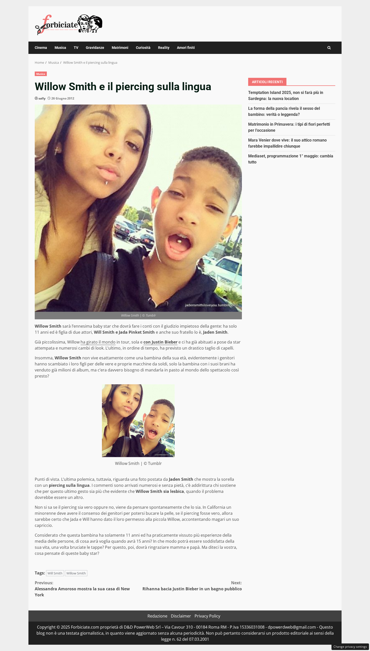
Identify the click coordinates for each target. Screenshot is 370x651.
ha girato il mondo (98, 342)
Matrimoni (120, 48)
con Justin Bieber (160, 342)
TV (76, 48)
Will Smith (55, 573)
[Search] (329, 48)
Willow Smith (76, 573)
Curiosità (143, 48)
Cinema (41, 48)
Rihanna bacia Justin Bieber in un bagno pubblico (192, 586)
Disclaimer (181, 616)
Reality (163, 48)
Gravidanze (95, 48)
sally (42, 98)
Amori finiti (186, 48)
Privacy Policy (207, 616)
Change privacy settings (350, 646)
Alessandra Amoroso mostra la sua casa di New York (82, 589)
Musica (60, 48)
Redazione (157, 616)
